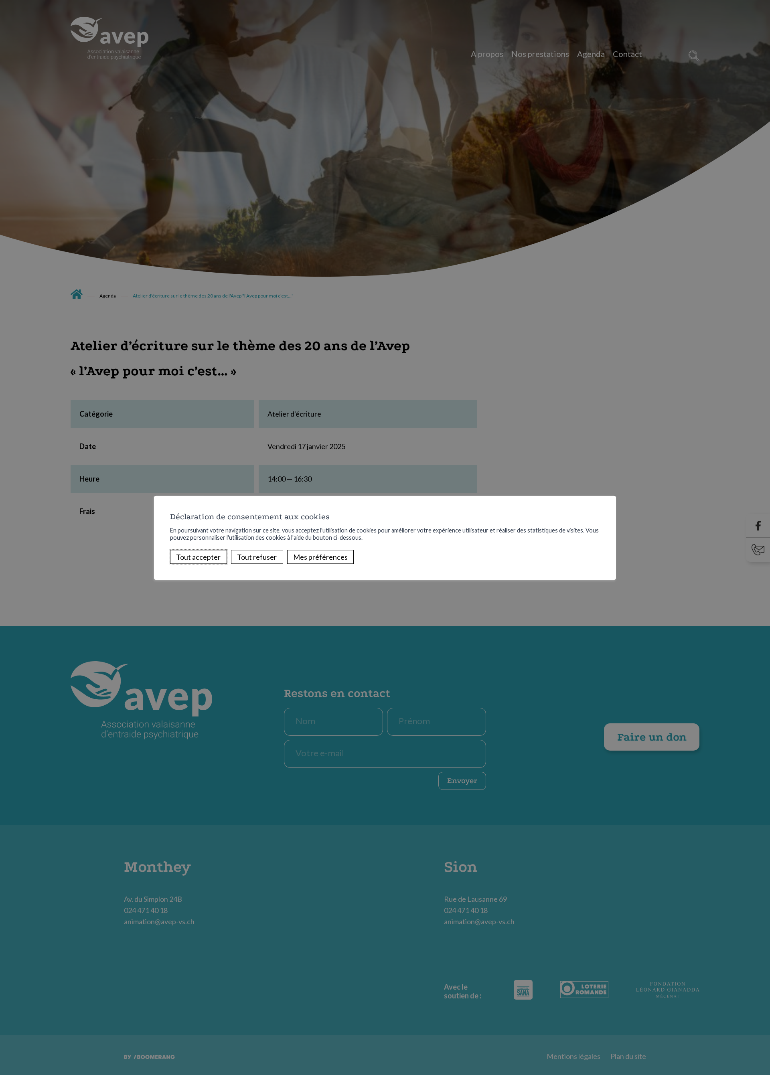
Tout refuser (257, 557)
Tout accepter (198, 557)
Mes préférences (320, 557)
